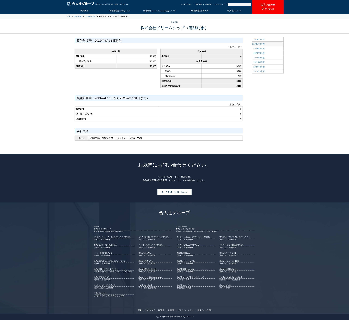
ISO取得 (161, 310)
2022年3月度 (259, 58)
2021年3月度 (259, 62)
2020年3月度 (259, 67)
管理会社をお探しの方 (119, 10)
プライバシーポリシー (186, 310)
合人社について (234, 10)
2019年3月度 (259, 71)
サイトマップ (220, 4)
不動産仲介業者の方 (199, 10)
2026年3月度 (259, 39)
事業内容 (84, 10)
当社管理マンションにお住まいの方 (159, 10)
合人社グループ (186, 4)
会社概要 (171, 310)
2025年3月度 (90, 17)
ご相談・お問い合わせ (176, 192)
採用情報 (208, 4)
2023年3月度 (259, 53)
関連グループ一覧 (204, 310)
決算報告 (198, 4)
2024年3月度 (259, 48)
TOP (68, 17)
